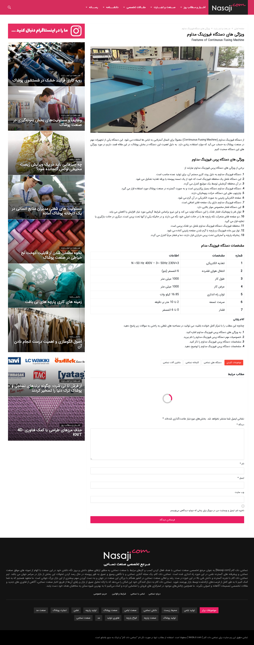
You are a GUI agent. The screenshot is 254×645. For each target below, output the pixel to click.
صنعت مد (41, 610)
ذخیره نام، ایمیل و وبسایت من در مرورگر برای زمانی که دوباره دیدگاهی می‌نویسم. (207, 510)
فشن (76, 610)
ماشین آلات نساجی (172, 362)
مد (98, 618)
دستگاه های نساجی (212, 362)
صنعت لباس (130, 610)
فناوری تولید (113, 618)
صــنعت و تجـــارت (222, 28)
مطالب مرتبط (236, 375)
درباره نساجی (154, 594)
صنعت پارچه (150, 618)
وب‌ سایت (239, 492)
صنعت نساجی (83, 618)
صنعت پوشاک (110, 610)
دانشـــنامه (75, 159)
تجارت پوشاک (60, 610)
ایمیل (241, 478)
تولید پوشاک (169, 618)
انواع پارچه (131, 618)
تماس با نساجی (138, 594)
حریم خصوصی (100, 594)
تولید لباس (189, 610)
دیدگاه (240, 424)
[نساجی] (229, 3)
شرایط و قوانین (119, 594)
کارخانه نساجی (192, 362)
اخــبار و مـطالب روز (70, 425)
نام (242, 463)
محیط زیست (170, 610)
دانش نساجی (150, 610)
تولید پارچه (91, 610)
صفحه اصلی (239, 28)
